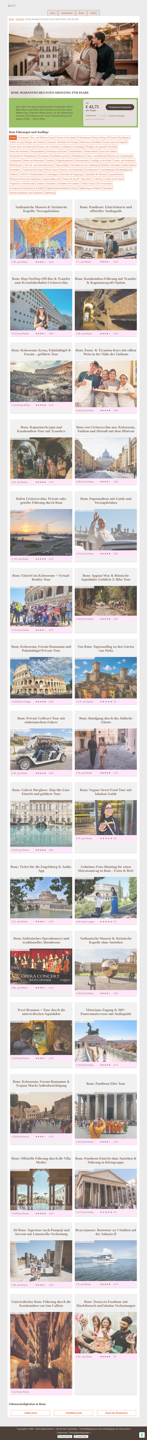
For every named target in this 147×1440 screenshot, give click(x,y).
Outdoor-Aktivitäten (46, 183)
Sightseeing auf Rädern (89, 188)
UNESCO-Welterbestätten (32, 174)
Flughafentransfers (64, 160)
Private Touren (51, 169)
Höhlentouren (16, 165)
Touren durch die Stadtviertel (23, 146)
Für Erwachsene (104, 183)
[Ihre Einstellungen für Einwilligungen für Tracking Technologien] (142, 1435)
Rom (52, 13)
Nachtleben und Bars (60, 156)
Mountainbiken (38, 151)
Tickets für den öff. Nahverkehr (77, 179)
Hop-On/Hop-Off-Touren (104, 137)
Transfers (50, 160)
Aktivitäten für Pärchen (95, 174)
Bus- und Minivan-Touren (43, 137)
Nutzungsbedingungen (79, 1432)
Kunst (74, 188)
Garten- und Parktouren (124, 160)
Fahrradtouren (84, 137)
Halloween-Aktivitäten (90, 142)
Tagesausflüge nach (52, 179)
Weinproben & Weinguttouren (23, 156)
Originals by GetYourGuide (22, 183)
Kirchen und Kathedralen (71, 169)
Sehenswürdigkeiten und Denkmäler (26, 193)
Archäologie (78, 146)
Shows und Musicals (96, 156)
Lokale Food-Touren (114, 179)
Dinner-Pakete (90, 151)
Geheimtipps (51, 174)
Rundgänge (23, 137)
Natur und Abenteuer (19, 151)
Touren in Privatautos (66, 137)
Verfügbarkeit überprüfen (120, 107)
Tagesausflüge (62, 165)
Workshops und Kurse (57, 151)
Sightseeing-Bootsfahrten (58, 188)
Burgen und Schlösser (35, 142)
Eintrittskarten (78, 156)
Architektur (66, 146)
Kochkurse (44, 156)
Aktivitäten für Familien (68, 183)
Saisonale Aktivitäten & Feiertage (63, 142)
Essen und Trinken (108, 151)
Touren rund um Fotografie (115, 142)
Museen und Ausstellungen (120, 156)
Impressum (62, 1432)
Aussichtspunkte (107, 169)
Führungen (107, 188)
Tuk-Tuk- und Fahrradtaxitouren (39, 165)
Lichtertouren (92, 169)
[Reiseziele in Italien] (73, 1)
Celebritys (98, 179)
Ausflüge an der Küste (101, 160)
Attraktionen (66, 13)
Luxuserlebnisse (115, 174)
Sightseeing (50, 193)
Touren (13, 137)
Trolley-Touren (88, 183)
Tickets (93, 13)
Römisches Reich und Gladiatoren (25, 179)
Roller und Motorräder (33, 160)
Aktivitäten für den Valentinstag (85, 165)
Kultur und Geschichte (48, 146)
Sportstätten (15, 169)
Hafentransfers (82, 160)
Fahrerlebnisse (75, 151)
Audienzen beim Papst (32, 169)
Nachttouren (124, 137)
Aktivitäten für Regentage (71, 174)
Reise (81, 13)
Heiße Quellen (129, 165)
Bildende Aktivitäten (111, 165)
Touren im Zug (16, 142)
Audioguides (15, 160)
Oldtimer (14, 174)
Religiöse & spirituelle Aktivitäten (102, 146)
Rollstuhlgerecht (124, 169)
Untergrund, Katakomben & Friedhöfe (27, 188)
